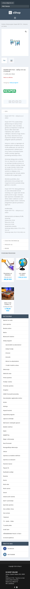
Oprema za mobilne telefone (11, 455)
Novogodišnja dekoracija (10, 447)
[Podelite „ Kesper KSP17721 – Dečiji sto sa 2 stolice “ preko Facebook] (10, 101)
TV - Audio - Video (8, 521)
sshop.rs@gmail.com (8, 3)
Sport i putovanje (8, 500)
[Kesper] (10, 91)
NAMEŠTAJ (6, 435)
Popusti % (6, 468)
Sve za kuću (6, 513)
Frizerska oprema (8, 386)
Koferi (5, 402)
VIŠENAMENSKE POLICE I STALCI (12, 533)
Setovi (5, 492)
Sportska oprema (8, 505)
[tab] (15, 111)
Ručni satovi (6, 488)
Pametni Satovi (7, 464)
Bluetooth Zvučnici (8, 336)
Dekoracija (6, 369)
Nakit (4, 431)
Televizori (6, 517)
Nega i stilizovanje (8, 439)
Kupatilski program (8, 414)
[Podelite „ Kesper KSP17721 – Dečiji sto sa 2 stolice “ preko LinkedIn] (16, 101)
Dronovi (8, 353)
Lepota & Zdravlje (8, 418)
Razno (5, 480)
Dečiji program (9, 24)
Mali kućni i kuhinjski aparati (11, 423)
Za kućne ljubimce (8, 537)
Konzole (8, 357)
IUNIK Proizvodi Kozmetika (11, 394)
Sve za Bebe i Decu (8, 509)
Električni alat (7, 373)
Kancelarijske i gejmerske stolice (12, 398)
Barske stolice (7, 328)
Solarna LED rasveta (9, 496)
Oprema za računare (9, 459)
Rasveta (5, 476)
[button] (25, 31)
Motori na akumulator (12, 361)
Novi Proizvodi (7, 443)
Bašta (5, 332)
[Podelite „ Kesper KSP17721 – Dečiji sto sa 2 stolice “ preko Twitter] (13, 101)
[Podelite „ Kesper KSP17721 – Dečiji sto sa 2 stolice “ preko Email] (20, 101)
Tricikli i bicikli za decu (12, 365)
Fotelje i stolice (7, 382)
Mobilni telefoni (7, 427)
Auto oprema (7, 324)
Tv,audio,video (7, 525)
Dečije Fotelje (9, 349)
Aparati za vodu (7, 320)
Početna (3, 24)
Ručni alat (6, 484)
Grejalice (5, 390)
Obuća (5, 451)
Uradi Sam (6, 529)
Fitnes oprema (7, 377)
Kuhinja (5, 406)
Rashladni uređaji (8, 472)
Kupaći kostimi (7, 410)
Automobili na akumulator (13, 345)
